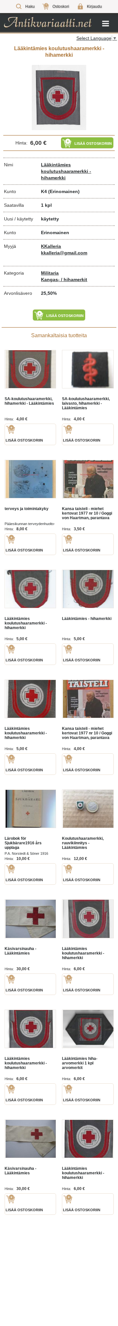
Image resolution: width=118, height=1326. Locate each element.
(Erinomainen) (64, 191)
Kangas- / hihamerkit (64, 279)
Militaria (50, 273)
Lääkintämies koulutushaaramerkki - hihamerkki (66, 171)
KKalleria (51, 246)
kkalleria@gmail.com (64, 252)
